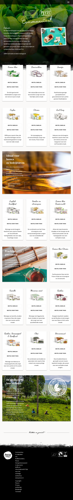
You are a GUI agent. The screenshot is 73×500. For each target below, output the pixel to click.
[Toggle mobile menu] (68, 2)
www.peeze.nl (19, 478)
